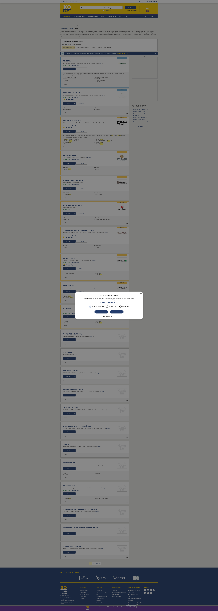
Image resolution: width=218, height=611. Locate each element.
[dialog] (109, 305)
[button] (109, 303)
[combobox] (141, 294)
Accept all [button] (116, 312)
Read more (118, 300)
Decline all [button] (101, 312)
